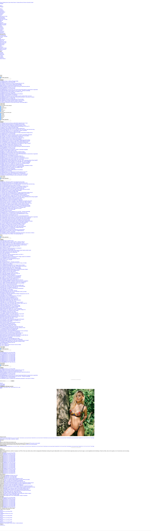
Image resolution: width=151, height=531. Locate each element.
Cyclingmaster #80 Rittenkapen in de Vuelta (9, 338)
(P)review (3, 115)
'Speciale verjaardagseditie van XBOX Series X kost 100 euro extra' (14, 173)
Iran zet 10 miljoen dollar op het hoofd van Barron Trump (12, 151)
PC (0, 38)
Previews (25, 2)
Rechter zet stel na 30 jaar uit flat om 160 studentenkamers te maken (14, 213)
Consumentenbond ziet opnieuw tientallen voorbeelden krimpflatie (14, 149)
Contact (1, 55)
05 (5, 437)
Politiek (1, 14)
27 (31, 437)
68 (79, 437)
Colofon (1, 56)
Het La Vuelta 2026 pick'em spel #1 (8, 284)
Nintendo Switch (3, 41)
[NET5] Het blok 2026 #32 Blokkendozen (9, 270)
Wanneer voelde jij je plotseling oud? (8, 329)
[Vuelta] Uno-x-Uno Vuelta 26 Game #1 (9, 272)
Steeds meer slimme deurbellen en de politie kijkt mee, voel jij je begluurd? (15, 161)
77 (90, 437)
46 (53, 437)
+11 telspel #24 (4, 345)
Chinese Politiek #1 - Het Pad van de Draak (9, 261)
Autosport (2, 28)
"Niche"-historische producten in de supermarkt (10, 275)
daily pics (4, 438)
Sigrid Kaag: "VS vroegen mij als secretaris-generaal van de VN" (13, 171)
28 (32, 437)
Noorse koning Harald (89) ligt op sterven (9, 297)
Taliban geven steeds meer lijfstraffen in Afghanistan (11, 339)
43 (49, 437)
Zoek (7, 2)
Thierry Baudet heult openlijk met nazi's (9, 307)
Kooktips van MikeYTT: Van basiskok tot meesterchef (11, 288)
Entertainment (2, 18)
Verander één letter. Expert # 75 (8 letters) (9, 314)
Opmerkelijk (2, 17)
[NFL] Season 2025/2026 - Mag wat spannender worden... (12, 242)
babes (1, 438)
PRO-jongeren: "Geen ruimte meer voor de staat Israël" (12, 313)
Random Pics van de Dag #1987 (7, 360)
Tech (1, 15)
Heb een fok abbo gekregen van (7, 249)
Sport (1, 25)
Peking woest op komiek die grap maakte (9, 310)
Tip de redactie (2, 58)
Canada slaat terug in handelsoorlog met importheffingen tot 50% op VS (14, 126)
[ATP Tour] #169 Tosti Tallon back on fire (9, 251)
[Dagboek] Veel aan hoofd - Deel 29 (8, 290)
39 (45, 437)
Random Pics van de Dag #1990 (7, 357)
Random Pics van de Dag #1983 (9, 466)
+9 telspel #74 (4, 343)
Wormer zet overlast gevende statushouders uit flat (11, 85)
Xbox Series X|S (3, 42)
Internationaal (2, 11)
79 (92, 437)
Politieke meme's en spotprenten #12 (8, 296)
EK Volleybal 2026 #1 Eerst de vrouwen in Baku (10, 344)
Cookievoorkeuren (19, 523)
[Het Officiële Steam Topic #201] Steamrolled (10, 300)
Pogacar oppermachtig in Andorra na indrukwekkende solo (12, 128)
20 (22, 437)
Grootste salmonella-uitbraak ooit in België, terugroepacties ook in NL (14, 293)
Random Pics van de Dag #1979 (9, 472)
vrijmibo (17, 438)
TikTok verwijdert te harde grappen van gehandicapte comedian (13, 187)
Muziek (1, 20)
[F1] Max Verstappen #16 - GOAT (8, 325)
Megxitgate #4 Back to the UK (7, 342)
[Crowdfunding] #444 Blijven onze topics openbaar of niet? (12, 327)
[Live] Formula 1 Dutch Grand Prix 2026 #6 (10, 322)
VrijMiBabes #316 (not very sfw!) (9, 468)
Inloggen (1, 3)
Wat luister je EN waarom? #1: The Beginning (10, 331)
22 (25, 437)
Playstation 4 (2, 39)
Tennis (1, 30)
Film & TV (2, 44)
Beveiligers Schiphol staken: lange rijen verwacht (10, 144)
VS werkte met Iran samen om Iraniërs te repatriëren (11, 101)
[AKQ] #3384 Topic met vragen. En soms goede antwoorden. (13, 266)
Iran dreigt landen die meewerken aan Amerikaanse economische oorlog (15, 220)
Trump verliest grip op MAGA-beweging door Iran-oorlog (12, 124)
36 (41, 437)
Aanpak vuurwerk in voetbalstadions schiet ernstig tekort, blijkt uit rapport (15, 143)
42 (48, 437)
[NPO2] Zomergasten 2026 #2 (7, 323)
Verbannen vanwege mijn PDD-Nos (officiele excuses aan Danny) (14, 330)
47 (54, 437)
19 (21, 437)
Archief (31, 2)
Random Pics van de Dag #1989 (7, 358)
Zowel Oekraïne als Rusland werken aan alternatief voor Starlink (13, 175)
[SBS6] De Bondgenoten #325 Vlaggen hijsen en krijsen (12, 265)
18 (20, 437)
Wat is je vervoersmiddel (6, 337)
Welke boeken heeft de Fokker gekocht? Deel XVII (11, 326)
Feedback (2, 57)
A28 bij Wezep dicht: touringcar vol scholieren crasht (11, 91)
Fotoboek (2, 53)
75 (87, 437)
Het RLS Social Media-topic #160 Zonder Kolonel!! (11, 302)
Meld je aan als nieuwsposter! (31, 444)
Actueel (1, 9)
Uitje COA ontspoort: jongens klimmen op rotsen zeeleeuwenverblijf (14, 135)
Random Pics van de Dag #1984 (9, 465)
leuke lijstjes (8, 438)
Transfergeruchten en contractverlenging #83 (10, 306)
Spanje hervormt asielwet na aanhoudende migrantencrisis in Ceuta (13, 123)
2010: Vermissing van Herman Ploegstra (9, 312)
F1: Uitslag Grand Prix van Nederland (8, 94)
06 (6, 437)
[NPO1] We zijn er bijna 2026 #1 (8, 271)
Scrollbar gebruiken (4, 77)
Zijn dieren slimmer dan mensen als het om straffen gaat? (12, 285)
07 (7, 437)
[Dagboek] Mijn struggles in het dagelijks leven (10, 320)
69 (80, 437)
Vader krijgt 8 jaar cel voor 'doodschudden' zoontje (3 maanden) (13, 130)
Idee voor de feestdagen (6, 294)
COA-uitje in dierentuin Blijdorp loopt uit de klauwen (11, 332)
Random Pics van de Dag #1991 (7, 98)
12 (13, 437)
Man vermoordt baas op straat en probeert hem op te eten (12, 83)
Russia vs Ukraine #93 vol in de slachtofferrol (10, 276)
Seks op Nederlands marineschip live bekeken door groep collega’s (14, 269)
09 (9, 437)
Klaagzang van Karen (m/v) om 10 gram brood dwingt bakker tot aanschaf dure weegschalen (19, 89)
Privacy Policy (12, 523)
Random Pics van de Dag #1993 (7, 88)
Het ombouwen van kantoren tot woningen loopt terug (11, 164)
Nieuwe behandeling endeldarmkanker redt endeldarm (11, 93)
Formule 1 (2, 27)
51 (59, 437)
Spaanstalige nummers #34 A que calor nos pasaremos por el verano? (14, 340)
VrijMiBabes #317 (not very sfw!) (7, 362)
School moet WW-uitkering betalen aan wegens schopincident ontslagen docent (16, 132)
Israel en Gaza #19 (5, 247)
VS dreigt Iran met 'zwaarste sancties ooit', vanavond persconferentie (14, 158)
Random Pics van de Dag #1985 (9, 464)
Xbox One (2, 40)
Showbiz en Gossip (3, 16)
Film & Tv (3, 110)
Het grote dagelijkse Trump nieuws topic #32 (10, 273)
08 (8, 437)
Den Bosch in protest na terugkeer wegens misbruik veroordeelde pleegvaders (16, 134)
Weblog (4, 2)
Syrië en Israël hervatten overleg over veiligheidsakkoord (12, 166)
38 (44, 437)
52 (60, 437)
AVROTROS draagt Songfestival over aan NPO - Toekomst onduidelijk (15, 90)
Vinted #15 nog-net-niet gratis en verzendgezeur (10, 248)
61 (71, 437)
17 (19, 437)
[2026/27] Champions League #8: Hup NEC (10, 245)
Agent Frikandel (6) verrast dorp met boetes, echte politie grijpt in (13, 102)
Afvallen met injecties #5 (6, 321)
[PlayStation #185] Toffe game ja (7, 274)
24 (27, 437)
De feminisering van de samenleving (8, 252)
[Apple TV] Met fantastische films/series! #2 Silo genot (12, 319)
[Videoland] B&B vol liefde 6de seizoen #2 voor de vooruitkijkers (14, 280)
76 (88, 437)
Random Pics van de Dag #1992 (7, 92)
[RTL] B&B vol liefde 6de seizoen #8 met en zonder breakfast (13, 244)
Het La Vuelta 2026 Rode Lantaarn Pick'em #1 (10, 277)
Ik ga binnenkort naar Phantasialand (8, 324)
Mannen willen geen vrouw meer (8, 311)
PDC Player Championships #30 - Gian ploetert (10, 295)
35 (40, 437)
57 (66, 437)
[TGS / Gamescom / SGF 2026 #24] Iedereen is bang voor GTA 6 (14, 243)
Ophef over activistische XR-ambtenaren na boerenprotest (12, 156)
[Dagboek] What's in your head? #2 (8, 257)
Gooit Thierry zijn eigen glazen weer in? (9, 154)
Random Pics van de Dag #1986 (9, 463)
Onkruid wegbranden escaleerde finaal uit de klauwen (11, 279)
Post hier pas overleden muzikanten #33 (9, 287)
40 (46, 437)
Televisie (1, 22)
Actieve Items (10, 2)
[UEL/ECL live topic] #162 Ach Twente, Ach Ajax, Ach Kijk (13, 262)
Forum (1, 2)
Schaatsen (2, 32)
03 (2, 437)
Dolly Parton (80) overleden (6, 255)
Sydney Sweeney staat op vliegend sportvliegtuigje (11, 84)
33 (38, 437)
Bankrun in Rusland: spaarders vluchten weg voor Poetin (12, 100)
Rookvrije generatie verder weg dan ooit (9, 298)
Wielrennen (2, 31)
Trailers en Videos (3, 48)
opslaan (1, 121)
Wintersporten (2, 33)
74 (86, 437)
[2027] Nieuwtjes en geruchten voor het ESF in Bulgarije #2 (13, 281)
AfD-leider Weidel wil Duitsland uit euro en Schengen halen (13, 172)
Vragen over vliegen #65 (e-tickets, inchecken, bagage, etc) (13, 309)
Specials (28, 2)
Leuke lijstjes (2, 384)
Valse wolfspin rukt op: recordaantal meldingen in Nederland (13, 223)
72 (84, 437)
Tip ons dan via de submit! (35, 443)
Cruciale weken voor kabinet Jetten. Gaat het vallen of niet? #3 (13, 303)
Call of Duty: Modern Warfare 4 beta (8, 150)
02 (1, 437)
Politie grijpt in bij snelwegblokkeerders (9, 328)
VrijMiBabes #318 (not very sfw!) (7, 87)
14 (15, 437)
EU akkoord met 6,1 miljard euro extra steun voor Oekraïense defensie (14, 163)
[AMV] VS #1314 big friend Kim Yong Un (10, 258)
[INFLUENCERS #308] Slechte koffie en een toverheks (12, 283)
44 (51, 437)
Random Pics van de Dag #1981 (9, 469)
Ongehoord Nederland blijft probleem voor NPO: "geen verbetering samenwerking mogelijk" (19, 160)
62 (72, 437)
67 (78, 437)
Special (2, 117)
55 (64, 437)
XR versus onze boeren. (6, 170)
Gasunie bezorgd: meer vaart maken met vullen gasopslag (12, 286)
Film (1, 21)
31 (35, 437)
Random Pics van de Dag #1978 (9, 473)
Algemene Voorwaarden (4, 523)
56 (65, 437)
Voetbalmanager (3, 35)
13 (14, 437)
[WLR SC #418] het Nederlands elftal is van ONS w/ (11, 254)
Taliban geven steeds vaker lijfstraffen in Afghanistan (11, 136)
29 (33, 437)
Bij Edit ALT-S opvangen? (6, 289)
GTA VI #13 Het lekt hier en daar (8, 301)
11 (12, 437)
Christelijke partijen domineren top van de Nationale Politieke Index (14, 142)
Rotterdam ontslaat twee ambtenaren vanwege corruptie (12, 315)
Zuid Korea (3, 260)
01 (0, 437)
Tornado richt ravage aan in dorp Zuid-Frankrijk (10, 333)
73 (85, 437)
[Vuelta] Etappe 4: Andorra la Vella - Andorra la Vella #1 (12, 241)
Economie (2, 13)
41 (47, 437)
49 (57, 437)
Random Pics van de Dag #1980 (9, 471)
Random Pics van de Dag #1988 (7, 359)
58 (67, 437)
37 (42, 437)
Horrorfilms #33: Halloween (7, 318)
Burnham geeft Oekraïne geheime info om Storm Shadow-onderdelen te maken (16, 165)
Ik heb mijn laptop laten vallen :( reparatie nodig (10, 267)
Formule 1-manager (3, 36)
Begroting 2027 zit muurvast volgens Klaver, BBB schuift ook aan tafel (15, 141)
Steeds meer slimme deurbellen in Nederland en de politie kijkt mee (14, 335)
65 (75, 437)
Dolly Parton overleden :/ (6, 263)
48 (55, 437)
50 (58, 437)
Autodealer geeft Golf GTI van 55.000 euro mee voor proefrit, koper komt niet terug (17, 129)
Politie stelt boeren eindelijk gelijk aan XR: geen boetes (12, 99)
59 (68, 437)
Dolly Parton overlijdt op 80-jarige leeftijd (9, 81)
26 (29, 437)
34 (39, 437)
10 (11, 437)
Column (2, 114)
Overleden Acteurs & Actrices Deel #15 (9, 304)
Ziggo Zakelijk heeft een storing (7, 292)
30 (34, 437)
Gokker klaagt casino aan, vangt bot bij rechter (10, 131)
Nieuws (14, 2)
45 (52, 437)
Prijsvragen (2, 54)
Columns (18, 2)
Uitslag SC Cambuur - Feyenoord (7, 231)
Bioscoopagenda (3, 24)
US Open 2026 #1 (5, 253)
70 (81, 437)
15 (16, 437)
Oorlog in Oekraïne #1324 (6, 240)
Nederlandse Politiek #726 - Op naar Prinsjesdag (11, 308)
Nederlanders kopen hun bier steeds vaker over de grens (12, 159)
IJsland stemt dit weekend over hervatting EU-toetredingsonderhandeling (15, 140)
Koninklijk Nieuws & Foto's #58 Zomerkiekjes (10, 336)
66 (77, 437)
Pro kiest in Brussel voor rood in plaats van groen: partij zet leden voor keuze (16, 95)
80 (93, 437)
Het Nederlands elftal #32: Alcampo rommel (10, 305)
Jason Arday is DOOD (6, 259)
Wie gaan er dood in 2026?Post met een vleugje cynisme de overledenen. (15, 256)
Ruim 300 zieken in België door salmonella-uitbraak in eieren (12, 125)
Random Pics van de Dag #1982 (9, 467)
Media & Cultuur (3, 23)
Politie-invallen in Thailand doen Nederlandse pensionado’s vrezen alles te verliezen (17, 97)
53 (61, 437)
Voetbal (1, 26)
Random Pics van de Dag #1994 (7, 82)
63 (73, 437)
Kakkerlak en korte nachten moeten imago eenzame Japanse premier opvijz (15, 250)
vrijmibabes (13, 438)
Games (1, 37)
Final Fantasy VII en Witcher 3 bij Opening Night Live (11, 155)
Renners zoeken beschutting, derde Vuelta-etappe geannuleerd (13, 152)
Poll (2, 118)
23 (26, 437)
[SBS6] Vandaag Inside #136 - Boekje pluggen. (10, 268)
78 (91, 437)
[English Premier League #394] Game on (9, 278)
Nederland (2, 10)
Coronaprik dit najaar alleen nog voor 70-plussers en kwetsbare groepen (15, 206)
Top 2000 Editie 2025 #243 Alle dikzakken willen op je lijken (13, 291)
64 (74, 437)
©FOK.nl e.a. (2, 525)
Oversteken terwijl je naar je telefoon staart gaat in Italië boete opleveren (15, 86)
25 (28, 437)
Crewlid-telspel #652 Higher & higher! (9, 316)
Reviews (21, 2)
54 (62, 437)
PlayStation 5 (2, 43)
